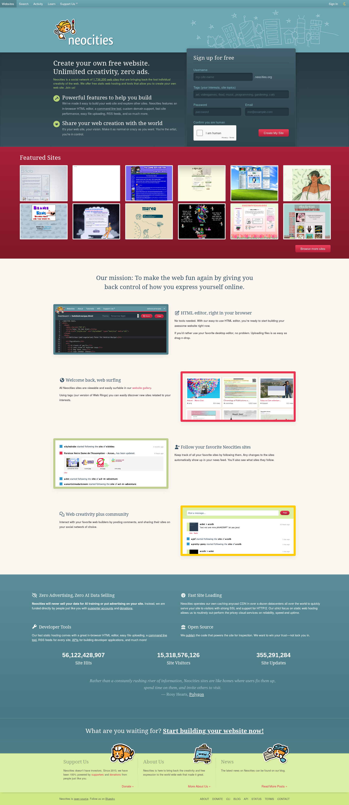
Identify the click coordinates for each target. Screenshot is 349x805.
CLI (228, 799)
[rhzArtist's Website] (307, 221)
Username (200, 70)
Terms (269, 799)
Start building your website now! (213, 730)
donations (126, 608)
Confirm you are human (209, 122)
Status (256, 799)
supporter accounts (100, 608)
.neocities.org (263, 77)
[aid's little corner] (307, 183)
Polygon (196, 694)
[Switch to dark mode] (344, 4)
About (204, 799)
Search (23, 4)
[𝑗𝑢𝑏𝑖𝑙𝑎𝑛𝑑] (96, 183)
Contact (283, 799)
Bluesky (110, 799)
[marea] (149, 221)
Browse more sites (313, 248)
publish (190, 635)
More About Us (198, 786)
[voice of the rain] (43, 183)
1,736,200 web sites (106, 79)
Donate (126, 786)
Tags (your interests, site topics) (214, 87)
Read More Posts (273, 786)
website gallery (141, 388)
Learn (51, 4)
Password (200, 104)
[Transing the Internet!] (96, 221)
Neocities (64, 799)
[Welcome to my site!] (43, 221)
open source (81, 799)
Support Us (67, 4)
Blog (237, 799)
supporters (97, 774)
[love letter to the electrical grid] (202, 183)
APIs (75, 640)
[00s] (254, 183)
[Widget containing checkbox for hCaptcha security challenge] (214, 133)
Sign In (333, 4)
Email (249, 104)
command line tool (109, 108)
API (246, 799)
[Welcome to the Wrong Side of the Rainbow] (202, 221)
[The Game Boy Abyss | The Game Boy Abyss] (149, 183)
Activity (38, 4)
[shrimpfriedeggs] (254, 221)
